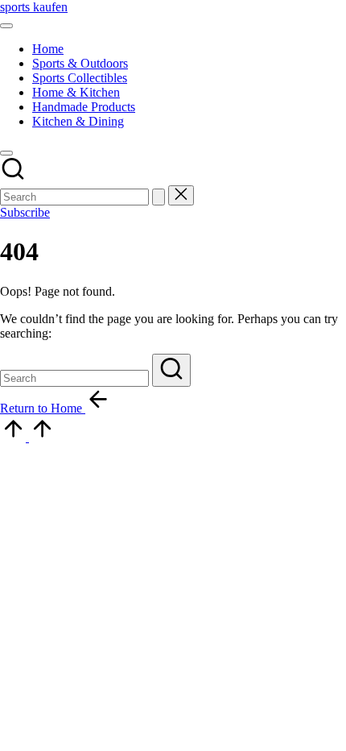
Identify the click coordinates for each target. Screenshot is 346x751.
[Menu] (6, 25)
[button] (158, 197)
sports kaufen (34, 7)
